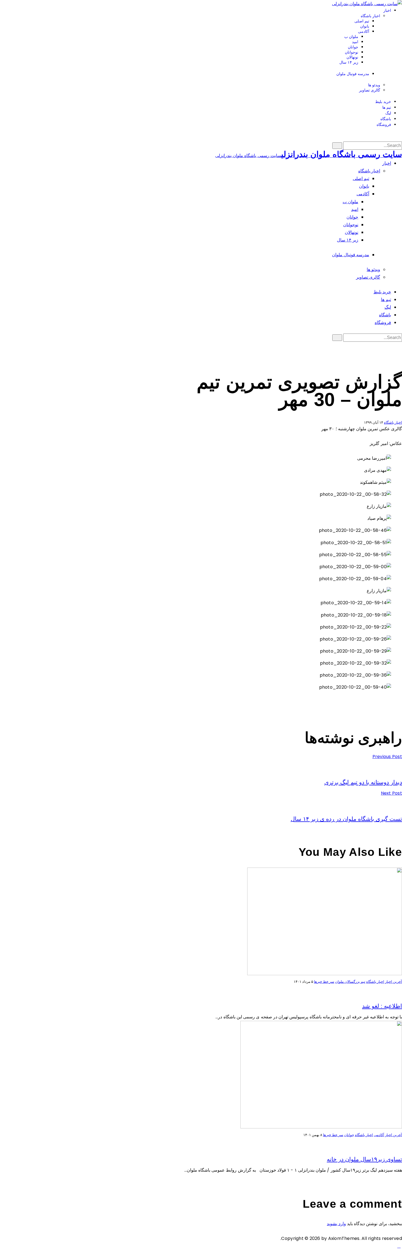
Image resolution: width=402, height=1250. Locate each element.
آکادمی (379, 1134)
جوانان (349, 1134)
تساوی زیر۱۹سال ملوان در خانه (364, 1159)
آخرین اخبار (393, 981)
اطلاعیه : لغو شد (382, 1006)
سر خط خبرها (324, 981)
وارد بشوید (336, 1223)
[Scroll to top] (399, 1246)
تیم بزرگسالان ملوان (350, 981)
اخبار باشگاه (393, 422)
